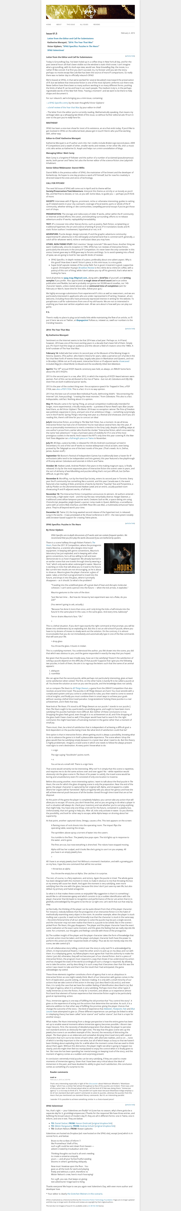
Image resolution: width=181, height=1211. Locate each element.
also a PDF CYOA (63, 389)
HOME (48, 24)
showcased (124, 361)
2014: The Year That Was (80, 42)
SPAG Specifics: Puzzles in (81, 46)
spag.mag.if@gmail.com (75, 277)
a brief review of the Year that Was (63, 107)
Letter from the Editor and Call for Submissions (70, 38)
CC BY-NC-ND (93, 1206)
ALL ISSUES (84, 24)
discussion (93, 1083)
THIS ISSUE (71, 24)
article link (130, 56)
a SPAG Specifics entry (58, 102)
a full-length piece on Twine (81, 438)
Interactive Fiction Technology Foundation (97, 1200)
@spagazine (82, 320)
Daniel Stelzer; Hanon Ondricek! (71, 1123)
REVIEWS (96, 24)
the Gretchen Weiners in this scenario (84, 1193)
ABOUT (58, 24)
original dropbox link (102, 1123)
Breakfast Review (86, 267)
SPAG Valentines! (55, 50)
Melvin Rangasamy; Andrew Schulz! (72, 1126)
